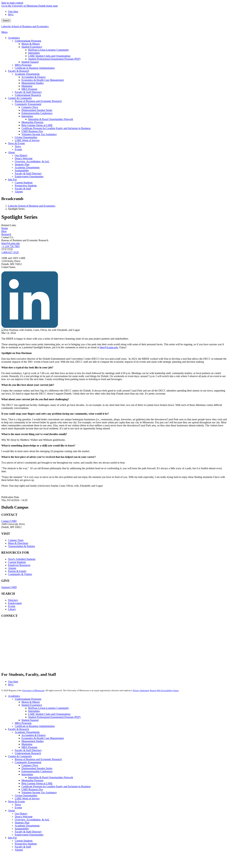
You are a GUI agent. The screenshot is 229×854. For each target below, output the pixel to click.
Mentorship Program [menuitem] (32, 122)
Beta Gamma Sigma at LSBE (37, 783)
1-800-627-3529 (10, 252)
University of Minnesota (33, 690)
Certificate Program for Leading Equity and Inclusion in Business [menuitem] (56, 128)
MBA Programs (23, 723)
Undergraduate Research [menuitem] (28, 95)
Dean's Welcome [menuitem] (24, 158)
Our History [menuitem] (21, 155)
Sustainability (22, 828)
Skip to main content (12, 2)
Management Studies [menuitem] (32, 83)
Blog (4, 231)
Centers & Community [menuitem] (20, 98)
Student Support (30, 720)
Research (6, 234)
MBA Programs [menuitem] (23, 64)
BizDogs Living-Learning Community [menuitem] (48, 49)
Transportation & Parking (21, 546)
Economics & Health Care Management (42, 738)
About (11, 810)
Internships (34, 711)
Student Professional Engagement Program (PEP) (54, 717)
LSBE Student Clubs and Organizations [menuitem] (49, 55)
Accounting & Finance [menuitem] (33, 77)
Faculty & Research (18, 729)
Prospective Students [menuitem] (26, 185)
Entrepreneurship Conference (36, 771)
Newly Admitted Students (21, 559)
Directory (13, 600)
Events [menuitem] (18, 149)
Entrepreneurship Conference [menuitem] (36, 113)
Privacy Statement (141, 690)
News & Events (16, 801)
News (18, 804)
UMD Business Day (32, 789)
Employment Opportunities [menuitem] (29, 176)
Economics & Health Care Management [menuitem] (42, 80)
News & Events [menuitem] (16, 143)
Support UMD (9, 587)
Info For (12, 837)
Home (4, 228)
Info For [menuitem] (12, 179)
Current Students (17, 562)
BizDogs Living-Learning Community (48, 708)
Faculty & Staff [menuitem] (23, 188)
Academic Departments (27, 732)
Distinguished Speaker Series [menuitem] (36, 110)
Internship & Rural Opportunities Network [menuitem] (50, 119)
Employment (15, 603)
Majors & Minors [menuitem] (30, 43)
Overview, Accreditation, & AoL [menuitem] (32, 161)
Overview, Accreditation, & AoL (32, 819)
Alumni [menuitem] (19, 191)
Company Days (29, 765)
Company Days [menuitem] (29, 107)
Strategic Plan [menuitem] (22, 164)
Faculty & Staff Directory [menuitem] (28, 92)
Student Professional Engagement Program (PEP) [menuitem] (54, 58)
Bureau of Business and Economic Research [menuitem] (38, 101)
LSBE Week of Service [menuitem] (27, 140)
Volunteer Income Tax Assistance (39, 792)
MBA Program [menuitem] (29, 89)
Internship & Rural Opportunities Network (50, 777)
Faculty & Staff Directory (28, 750)
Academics (14, 696)
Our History (21, 813)
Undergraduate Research (28, 753)
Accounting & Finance (33, 735)
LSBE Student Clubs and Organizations (49, 714)
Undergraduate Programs (28, 699)
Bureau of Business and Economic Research (38, 759)
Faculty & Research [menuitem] (18, 71)
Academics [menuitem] (14, 37)
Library (12, 609)
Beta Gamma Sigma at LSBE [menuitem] (37, 125)
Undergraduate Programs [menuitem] (28, 40)
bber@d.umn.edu (10, 243)
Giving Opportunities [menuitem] (26, 137)
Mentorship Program (32, 780)
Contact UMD (9, 521)
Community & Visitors (20, 574)
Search (6, 20)
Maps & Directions (18, 543)
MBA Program (29, 747)
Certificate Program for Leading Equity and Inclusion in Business (56, 786)
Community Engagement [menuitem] (28, 104)
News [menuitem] (18, 146)
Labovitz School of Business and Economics (25, 26)
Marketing (26, 744)
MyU (11, 14)
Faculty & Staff (23, 846)
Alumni (12, 568)
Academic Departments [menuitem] (27, 74)
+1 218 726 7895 (10, 246)
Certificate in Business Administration (35, 726)
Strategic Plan (22, 822)
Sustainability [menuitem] (22, 170)
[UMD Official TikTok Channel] (26, 664)
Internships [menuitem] (34, 52)
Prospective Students (26, 843)
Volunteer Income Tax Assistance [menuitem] (39, 134)
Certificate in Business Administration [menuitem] (35, 68)
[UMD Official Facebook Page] (26, 628)
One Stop (13, 11)
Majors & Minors (30, 702)
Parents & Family (17, 571)
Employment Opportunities (29, 834)
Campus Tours (15, 540)
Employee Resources (19, 565)
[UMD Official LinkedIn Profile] (26, 655)
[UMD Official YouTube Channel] (26, 646)
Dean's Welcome (24, 816)
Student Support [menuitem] (30, 61)
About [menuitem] (11, 152)
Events (11, 606)
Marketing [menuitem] (26, 86)
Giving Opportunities (26, 795)
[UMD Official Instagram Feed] (26, 637)
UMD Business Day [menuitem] (32, 131)
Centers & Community (20, 756)
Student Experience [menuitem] (31, 46)
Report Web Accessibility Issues (164, 690)
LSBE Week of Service (27, 798)
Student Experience (31, 705)
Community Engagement (28, 762)
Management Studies (32, 741)
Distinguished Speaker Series (36, 768)
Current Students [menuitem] (24, 182)
